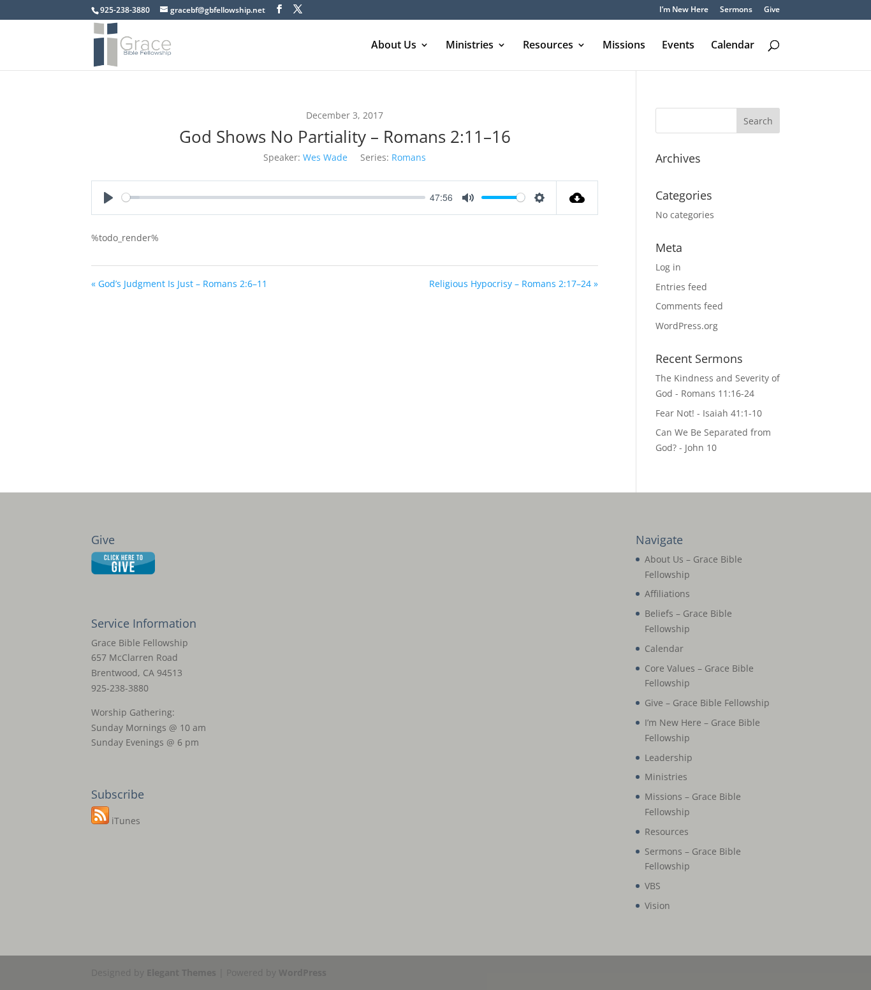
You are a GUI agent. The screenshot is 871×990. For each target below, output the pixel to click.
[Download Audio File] (577, 198)
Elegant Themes (181, 972)
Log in (668, 267)
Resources (548, 46)
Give (772, 10)
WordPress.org (686, 326)
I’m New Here (683, 10)
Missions (624, 46)
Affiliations (667, 593)
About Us (393, 46)
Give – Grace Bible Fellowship (707, 703)
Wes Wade (325, 157)
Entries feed (681, 287)
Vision (657, 905)
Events (678, 46)
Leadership (668, 757)
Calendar (732, 46)
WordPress (302, 972)
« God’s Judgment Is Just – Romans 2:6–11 (179, 283)
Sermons (736, 10)
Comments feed (689, 306)
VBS (653, 886)
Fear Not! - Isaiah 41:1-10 (708, 413)
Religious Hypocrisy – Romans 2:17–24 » (513, 283)
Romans (409, 157)
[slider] (273, 197)
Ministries (470, 46)
